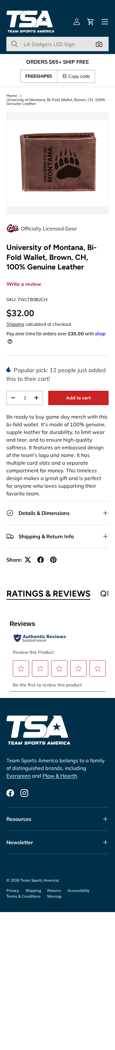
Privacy (12, 890)
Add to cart (78, 398)
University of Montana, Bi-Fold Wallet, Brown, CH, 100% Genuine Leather (55, 102)
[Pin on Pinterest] (53, 559)
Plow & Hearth (59, 776)
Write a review (23, 284)
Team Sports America (39, 880)
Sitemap (54, 896)
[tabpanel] (57, 652)
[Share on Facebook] (40, 559)
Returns (54, 890)
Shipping (15, 324)
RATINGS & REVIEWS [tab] (48, 594)
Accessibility (78, 890)
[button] (91, 22)
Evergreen (18, 776)
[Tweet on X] (27, 559)
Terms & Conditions (23, 896)
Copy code (79, 76)
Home (11, 96)
